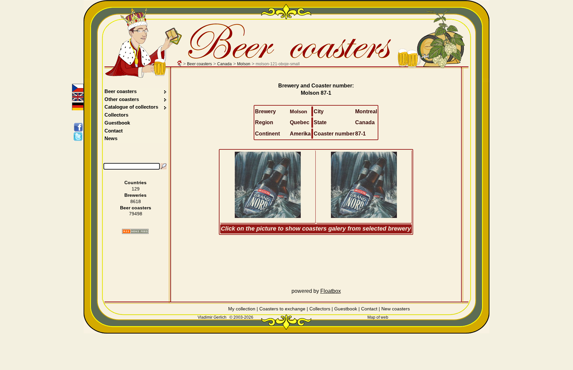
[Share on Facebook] (79, 127)
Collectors (116, 115)
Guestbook (117, 123)
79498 (135, 213)
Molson (243, 64)
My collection (241, 308)
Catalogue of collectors (131, 107)
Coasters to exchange (282, 308)
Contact (113, 130)
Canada (224, 64)
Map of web (377, 317)
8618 (135, 201)
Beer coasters (199, 64)
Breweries (135, 195)
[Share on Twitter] (79, 136)
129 (136, 188)
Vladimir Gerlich (212, 317)
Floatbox (330, 291)
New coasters (395, 308)
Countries (135, 182)
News (110, 138)
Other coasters (122, 99)
